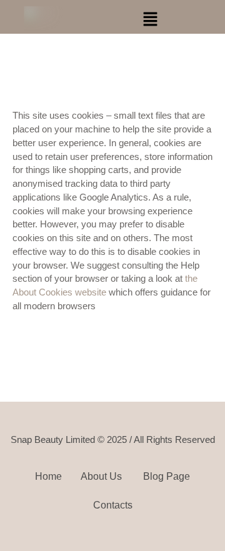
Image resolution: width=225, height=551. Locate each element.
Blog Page (166, 476)
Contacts (112, 505)
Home (48, 476)
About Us (102, 476)
